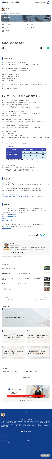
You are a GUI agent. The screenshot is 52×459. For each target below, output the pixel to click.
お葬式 (36, 371)
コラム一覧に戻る (26, 377)
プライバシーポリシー (5, 440)
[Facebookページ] (13, 253)
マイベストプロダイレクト (6, 446)
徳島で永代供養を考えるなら (9, 214)
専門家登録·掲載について (6, 436)
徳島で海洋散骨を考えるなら (9, 216)
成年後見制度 (6, 371)
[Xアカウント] (11, 253)
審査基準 (7, 426)
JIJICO (2, 448)
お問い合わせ (29, 440)
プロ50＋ (28, 446)
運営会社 (3, 438)
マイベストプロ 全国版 (5, 442)
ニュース (21, 371)
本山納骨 (4, 218)
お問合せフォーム (6, 228)
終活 (6, 51)
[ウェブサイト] (20, 253)
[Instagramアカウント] (16, 253)
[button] (26, 252)
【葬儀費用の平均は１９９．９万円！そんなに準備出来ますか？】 (18, 196)
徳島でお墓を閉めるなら (8, 220)
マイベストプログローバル (31, 448)
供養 (31, 371)
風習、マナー (14, 371)
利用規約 (28, 438)
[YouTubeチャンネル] (18, 253)
